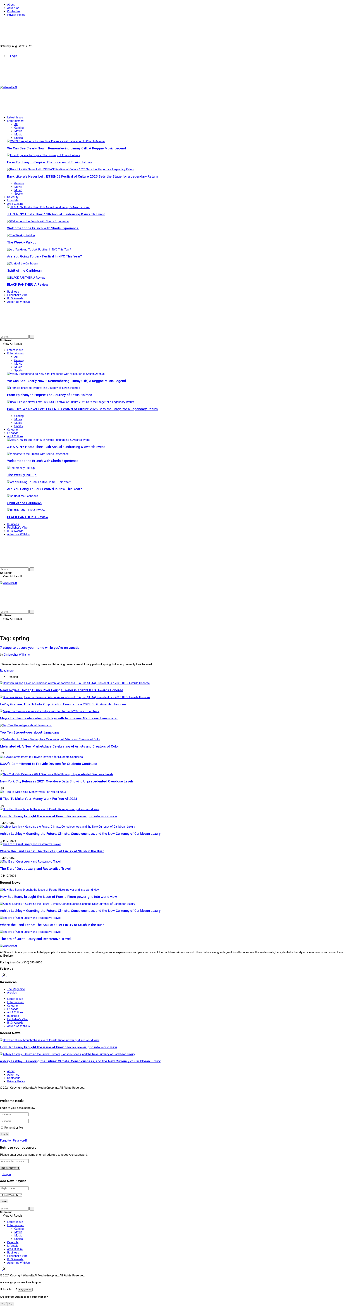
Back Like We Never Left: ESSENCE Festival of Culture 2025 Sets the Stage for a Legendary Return (82, 176)
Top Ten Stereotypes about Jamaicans (30, 732)
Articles (12, 992)
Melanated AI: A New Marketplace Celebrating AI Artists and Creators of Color (59, 746)
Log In (6, 1174)
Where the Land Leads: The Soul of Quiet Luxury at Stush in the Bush (52, 851)
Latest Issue (15, 117)
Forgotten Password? (13, 1140)
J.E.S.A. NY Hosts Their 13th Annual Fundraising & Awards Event (56, 214)
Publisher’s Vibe (17, 295)
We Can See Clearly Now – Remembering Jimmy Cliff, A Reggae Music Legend (66, 148)
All (16, 124)
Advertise (13, 8)
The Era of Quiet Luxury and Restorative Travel (35, 869)
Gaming (19, 127)
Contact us (13, 11)
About (11, 4)
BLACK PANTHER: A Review (27, 284)
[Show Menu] (1, 579)
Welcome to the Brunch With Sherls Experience (43, 228)
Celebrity (12, 197)
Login (13, 56)
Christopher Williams (17, 654)
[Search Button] (1, 333)
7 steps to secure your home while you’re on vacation (40, 648)
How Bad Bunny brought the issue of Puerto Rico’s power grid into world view (58, 816)
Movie (18, 131)
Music (18, 134)
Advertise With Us (18, 302)
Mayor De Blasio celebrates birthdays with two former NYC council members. (59, 718)
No (10, 1304)
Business (13, 291)
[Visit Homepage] (8, 87)
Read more (7, 670)
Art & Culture (15, 204)
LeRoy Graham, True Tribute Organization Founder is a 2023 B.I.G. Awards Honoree (63, 704)
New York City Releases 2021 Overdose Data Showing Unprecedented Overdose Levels (67, 781)
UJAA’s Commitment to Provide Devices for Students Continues (48, 764)
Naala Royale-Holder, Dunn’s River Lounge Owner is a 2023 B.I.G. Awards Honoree (61, 690)
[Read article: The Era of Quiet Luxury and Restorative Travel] (172, 931)
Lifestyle (12, 200)
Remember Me (13, 1127)
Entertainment (15, 121)
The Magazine (16, 989)
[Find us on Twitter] (4, 49)
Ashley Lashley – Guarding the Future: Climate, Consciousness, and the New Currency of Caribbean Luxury (80, 834)
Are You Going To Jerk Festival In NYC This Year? (44, 256)
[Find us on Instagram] (7, 975)
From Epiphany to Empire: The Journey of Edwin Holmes (49, 162)
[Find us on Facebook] (1, 49)
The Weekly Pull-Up (22, 242)
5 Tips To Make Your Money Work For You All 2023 (38, 799)
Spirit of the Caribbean (24, 271)
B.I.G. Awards (15, 298)
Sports (18, 138)
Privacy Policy (16, 14)
